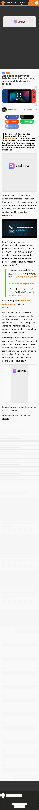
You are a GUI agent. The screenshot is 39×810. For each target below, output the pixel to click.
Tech (3, 73)
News (7, 73)
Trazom (14, 110)
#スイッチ (28, 277)
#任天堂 (19, 277)
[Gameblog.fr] (8, 2)
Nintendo (10, 138)
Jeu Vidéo (21, 3)
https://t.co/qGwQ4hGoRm (21, 283)
